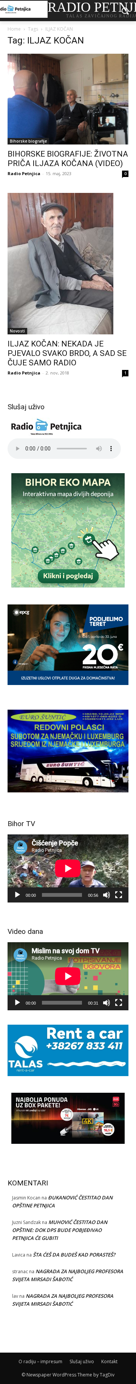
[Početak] (17, 895)
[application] (68, 868)
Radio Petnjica (24, 173)
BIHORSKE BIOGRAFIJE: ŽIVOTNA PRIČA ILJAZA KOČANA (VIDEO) (68, 158)
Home (14, 29)
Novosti (17, 331)
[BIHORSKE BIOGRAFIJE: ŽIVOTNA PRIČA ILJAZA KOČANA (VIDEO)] (68, 99)
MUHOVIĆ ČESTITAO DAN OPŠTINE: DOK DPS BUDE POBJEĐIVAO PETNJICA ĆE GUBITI (59, 1230)
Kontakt (109, 1361)
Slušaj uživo (82, 1361)
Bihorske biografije (28, 141)
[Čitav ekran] (118, 895)
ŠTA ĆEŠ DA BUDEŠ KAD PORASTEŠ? (74, 1254)
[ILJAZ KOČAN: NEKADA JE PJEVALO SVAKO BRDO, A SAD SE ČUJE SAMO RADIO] (68, 263)
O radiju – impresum (40, 1361)
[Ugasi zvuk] (106, 895)
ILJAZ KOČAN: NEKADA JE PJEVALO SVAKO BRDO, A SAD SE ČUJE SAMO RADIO (67, 353)
